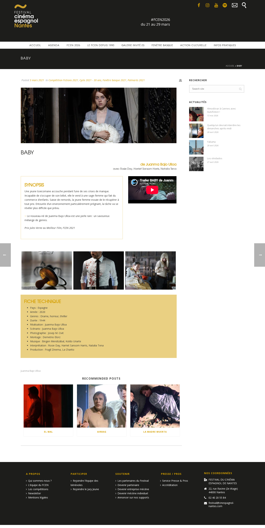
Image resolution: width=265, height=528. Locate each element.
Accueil (35, 45)
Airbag (101, 431)
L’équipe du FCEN (38, 485)
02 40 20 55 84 (217, 497)
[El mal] (48, 406)
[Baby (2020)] (150, 270)
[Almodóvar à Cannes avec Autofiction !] (196, 114)
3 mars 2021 (37, 80)
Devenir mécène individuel (133, 493)
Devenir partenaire (128, 485)
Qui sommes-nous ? (40, 480)
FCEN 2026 (73, 45)
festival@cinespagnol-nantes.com (221, 504)
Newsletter (34, 493)
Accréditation (170, 485)
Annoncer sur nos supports (133, 497)
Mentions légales (38, 497)
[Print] (180, 80)
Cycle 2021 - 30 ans (90, 80)
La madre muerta (155, 431)
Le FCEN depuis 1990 (100, 45)
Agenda (53, 45)
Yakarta (211, 141)
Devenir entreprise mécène (133, 489)
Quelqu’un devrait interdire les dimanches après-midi (223, 127)
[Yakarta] (196, 147)
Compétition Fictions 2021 (63, 80)
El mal (48, 431)
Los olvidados (214, 158)
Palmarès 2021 (136, 80)
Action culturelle (193, 45)
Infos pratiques (225, 45)
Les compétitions (38, 489)
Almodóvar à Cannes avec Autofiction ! (221, 110)
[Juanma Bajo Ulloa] (98, 270)
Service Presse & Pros (175, 480)
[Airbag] (101, 406)
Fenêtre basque (162, 45)
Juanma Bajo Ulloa (31, 371)
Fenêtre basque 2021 (114, 80)
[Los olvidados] (196, 164)
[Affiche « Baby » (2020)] (46, 270)
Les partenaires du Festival (133, 480)
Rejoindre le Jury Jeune (86, 489)
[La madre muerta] (155, 406)
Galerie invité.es (133, 45)
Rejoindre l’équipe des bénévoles (84, 483)
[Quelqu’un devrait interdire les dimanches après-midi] (196, 131)
